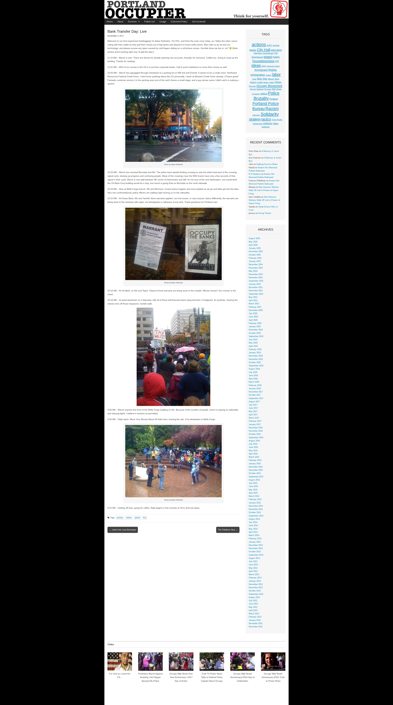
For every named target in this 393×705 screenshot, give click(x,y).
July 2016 (253, 444)
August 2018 (254, 369)
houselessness (263, 61)
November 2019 (256, 330)
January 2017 (255, 424)
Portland (273, 99)
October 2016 (255, 434)
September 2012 (256, 594)
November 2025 (256, 251)
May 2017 (253, 411)
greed (137, 518)
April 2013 (253, 571)
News (278, 82)
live (144, 518)
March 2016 (254, 457)
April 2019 (253, 346)
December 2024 (256, 264)
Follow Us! (149, 21)
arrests (276, 45)
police (264, 93)
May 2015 (253, 490)
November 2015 (256, 470)
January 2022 (255, 284)
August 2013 (254, 558)
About (120, 21)
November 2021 (256, 291)
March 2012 (254, 614)
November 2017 (256, 392)
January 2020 (255, 326)
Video (275, 123)
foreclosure (257, 57)
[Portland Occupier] (196, 9)
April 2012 (253, 610)
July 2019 (253, 340)
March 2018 (254, 382)
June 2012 (253, 604)
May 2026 (253, 242)
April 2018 (253, 379)
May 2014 (253, 529)
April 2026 (253, 245)
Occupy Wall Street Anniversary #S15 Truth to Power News (273, 677)
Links (254, 79)
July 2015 (253, 483)
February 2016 (255, 460)
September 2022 (256, 281)
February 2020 (255, 323)
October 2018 (255, 362)
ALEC (269, 45)
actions (120, 518)
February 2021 (255, 307)
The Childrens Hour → (228, 530)
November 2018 (256, 359)
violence (266, 127)
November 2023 (256, 274)
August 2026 (254, 238)
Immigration (258, 74)
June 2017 (253, 408)
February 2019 (255, 349)
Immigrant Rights (266, 70)
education (276, 50)
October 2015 (255, 473)
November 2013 (256, 548)
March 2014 (254, 535)
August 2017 (254, 402)
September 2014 (256, 516)
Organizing (256, 94)
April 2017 (253, 415)
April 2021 (253, 300)
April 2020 (253, 320)
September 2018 (256, 366)
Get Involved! (198, 21)
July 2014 (253, 522)
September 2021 (256, 294)
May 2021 (253, 297)
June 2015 (253, 486)
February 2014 (255, 539)
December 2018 (256, 356)
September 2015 (256, 477)
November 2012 (256, 587)
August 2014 (254, 519)
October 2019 (255, 333)
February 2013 (255, 578)
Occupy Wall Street (273, 89)
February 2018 (255, 385)
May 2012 (253, 607)
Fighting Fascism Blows (267, 164)
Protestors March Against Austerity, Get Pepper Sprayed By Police (150, 677)
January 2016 (255, 464)
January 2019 (255, 353)
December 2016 (256, 428)
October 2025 (255, 255)
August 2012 (254, 597)
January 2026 (255, 248)
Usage (163, 21)
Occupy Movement (269, 86)
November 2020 (256, 310)
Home (110, 21)
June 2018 (253, 375)
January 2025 (255, 261)
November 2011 (256, 627)
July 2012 (253, 601)
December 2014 (256, 506)
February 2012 (255, 617)
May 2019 (253, 343)
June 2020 (253, 317)
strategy (255, 119)
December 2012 (256, 584)
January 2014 (255, 542)
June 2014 (253, 525)
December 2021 (256, 287)
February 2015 (255, 499)
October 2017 (255, 395)
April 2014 (253, 532)
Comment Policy (179, 21)
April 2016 (253, 454)
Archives (132, 21)
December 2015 (256, 467)
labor (276, 74)
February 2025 (255, 258)
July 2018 (253, 372)
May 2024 (253, 271)
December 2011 (256, 623)
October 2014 (255, 512)
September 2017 (256, 398)
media (260, 82)
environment (268, 53)
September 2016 (256, 437)
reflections (256, 115)
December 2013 (256, 545)
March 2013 (254, 574)
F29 (276, 53)
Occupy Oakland (257, 89)
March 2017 (254, 418)
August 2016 (254, 441)
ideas (256, 65)
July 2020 (253, 313)
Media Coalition (268, 82)
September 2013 (256, 555)
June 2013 (253, 565)
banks (129, 518)
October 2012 (255, 591)
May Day (262, 78)
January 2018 (255, 389)
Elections (258, 53)
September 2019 (256, 336)
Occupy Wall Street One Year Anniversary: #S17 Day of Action (181, 677)
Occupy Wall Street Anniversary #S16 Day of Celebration (242, 677)
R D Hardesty (255, 174)
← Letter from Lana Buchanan (122, 530)
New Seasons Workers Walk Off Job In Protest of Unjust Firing (264, 190)
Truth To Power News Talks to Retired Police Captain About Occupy (212, 677)
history (276, 57)
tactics (266, 119)
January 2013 (255, 581)
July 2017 (253, 405)
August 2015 (254, 480)
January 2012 (255, 620)
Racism (272, 108)
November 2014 (256, 509)
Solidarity (270, 114)
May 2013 (253, 568)
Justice (268, 75)
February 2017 (255, 421)
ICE (277, 61)
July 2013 (253, 561)
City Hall (263, 50)
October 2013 (255, 552)
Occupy (252, 86)
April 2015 (253, 493)
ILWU (263, 66)
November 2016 (256, 431)
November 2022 (256, 278)
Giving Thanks (264, 213)
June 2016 (253, 447)
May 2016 (253, 451)
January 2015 (255, 503)
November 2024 (256, 268)
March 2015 (254, 496)
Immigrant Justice (273, 66)
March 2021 (254, 304)
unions (267, 123)
